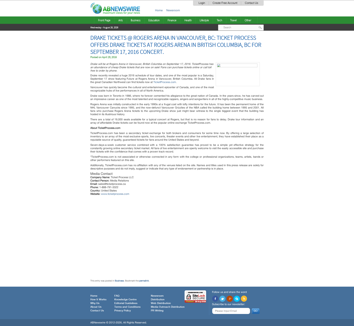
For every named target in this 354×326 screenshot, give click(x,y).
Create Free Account (225, 3)
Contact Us (251, 3)
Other (248, 20)
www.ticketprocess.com (115, 193)
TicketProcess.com (164, 82)
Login (202, 3)
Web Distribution (161, 303)
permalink (144, 280)
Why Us (94, 303)
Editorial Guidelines (125, 303)
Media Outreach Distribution (168, 307)
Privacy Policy (122, 310)
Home (159, 10)
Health (188, 20)
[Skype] (237, 299)
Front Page (104, 20)
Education (154, 20)
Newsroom (173, 10)
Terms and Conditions (127, 307)
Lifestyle (204, 20)
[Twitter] (222, 299)
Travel (233, 20)
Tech (219, 20)
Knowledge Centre (125, 299)
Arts (120, 20)
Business (135, 20)
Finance (172, 20)
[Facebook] (215, 299)
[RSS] (244, 299)
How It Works (98, 299)
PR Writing (157, 310)
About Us (95, 307)
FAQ (116, 296)
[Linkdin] (229, 299)
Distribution (157, 299)
